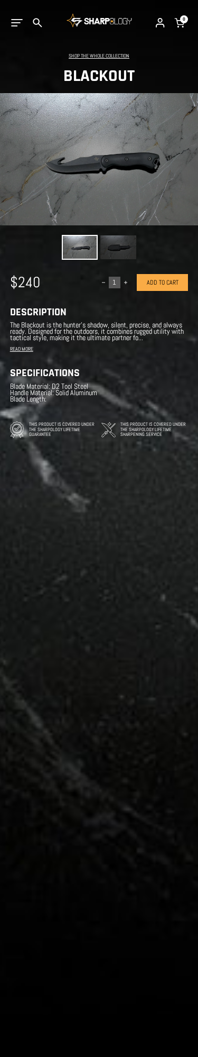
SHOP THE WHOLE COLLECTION (99, 55)
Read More (21, 349)
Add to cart (162, 282)
